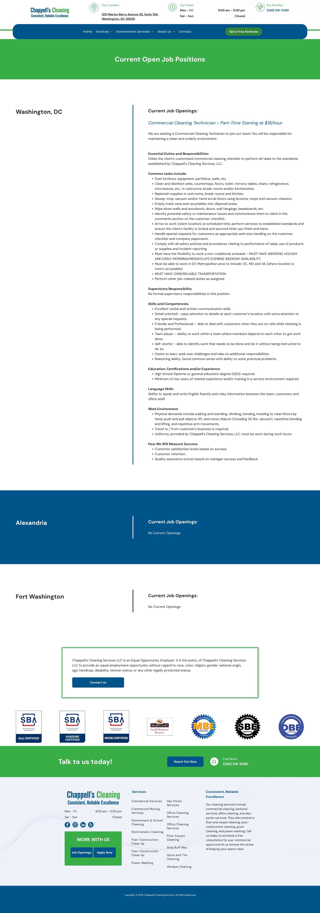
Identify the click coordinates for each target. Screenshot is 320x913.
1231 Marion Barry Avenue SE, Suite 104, (130, 14)
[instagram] (75, 825)
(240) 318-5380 (235, 764)
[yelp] (91, 825)
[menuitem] (87, 31)
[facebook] (67, 825)
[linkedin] (83, 825)
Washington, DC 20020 (118, 19)
